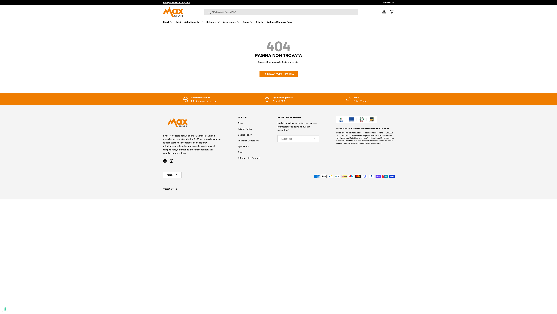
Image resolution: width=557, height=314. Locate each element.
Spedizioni (243, 146)
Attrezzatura (229, 21)
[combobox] (281, 12)
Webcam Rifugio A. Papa (279, 21)
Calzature (211, 21)
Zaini (178, 21)
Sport (166, 21)
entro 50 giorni (176, 2)
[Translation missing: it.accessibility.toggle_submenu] (171, 22)
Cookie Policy (245, 134)
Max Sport (173, 189)
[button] (392, 12)
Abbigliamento (191, 21)
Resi (240, 152)
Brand (246, 21)
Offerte (260, 21)
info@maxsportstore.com (204, 101)
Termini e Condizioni (248, 140)
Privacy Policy (245, 128)
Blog (240, 123)
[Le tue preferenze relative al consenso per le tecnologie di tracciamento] (5, 309)
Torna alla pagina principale (278, 74)
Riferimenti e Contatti (249, 158)
